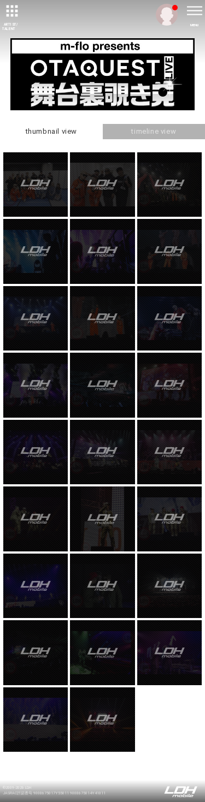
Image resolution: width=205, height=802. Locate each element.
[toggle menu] (194, 11)
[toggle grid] (11, 11)
